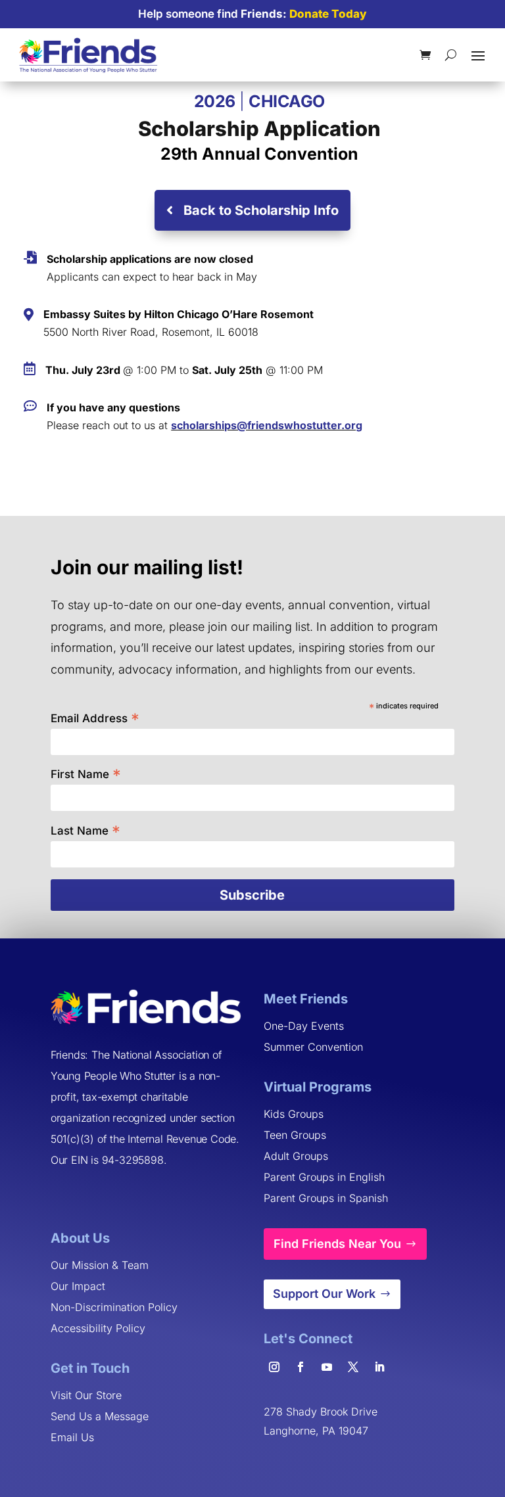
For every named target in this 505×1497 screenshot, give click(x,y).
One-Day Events (304, 1025)
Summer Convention (313, 1046)
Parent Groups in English (324, 1177)
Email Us (72, 1437)
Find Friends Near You (337, 1244)
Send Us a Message (100, 1416)
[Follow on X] (353, 1366)
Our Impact (78, 1286)
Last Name (85, 829)
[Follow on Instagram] (274, 1366)
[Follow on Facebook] (300, 1366)
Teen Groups (295, 1134)
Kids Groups (294, 1113)
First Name (86, 773)
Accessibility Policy (98, 1328)
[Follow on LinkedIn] (379, 1366)
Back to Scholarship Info (261, 210)
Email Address (95, 717)
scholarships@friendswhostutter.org (266, 425)
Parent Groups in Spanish (326, 1198)
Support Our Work (324, 1294)
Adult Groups (296, 1156)
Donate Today (328, 13)
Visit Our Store (86, 1395)
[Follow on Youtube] (326, 1366)
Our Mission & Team (100, 1265)
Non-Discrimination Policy (114, 1307)
